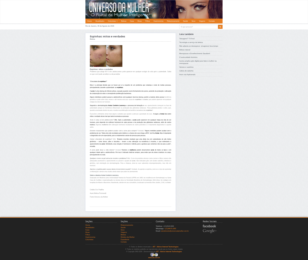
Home (89, 21)
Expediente (125, 239)
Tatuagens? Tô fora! (187, 39)
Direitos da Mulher (128, 237)
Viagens (202, 21)
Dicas (140, 21)
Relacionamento (173, 21)
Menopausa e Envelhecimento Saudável (194, 53)
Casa (132, 21)
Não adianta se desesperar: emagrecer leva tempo (198, 46)
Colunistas (112, 21)
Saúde (185, 21)
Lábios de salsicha (186, 71)
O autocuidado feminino (188, 57)
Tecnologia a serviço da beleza (191, 42)
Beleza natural (184, 50)
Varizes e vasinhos (186, 67)
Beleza (123, 21)
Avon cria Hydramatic (187, 74)
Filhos (147, 21)
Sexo (193, 21)
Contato (212, 21)
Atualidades (99, 21)
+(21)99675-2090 (170, 228)
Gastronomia (158, 21)
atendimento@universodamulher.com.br (175, 231)
